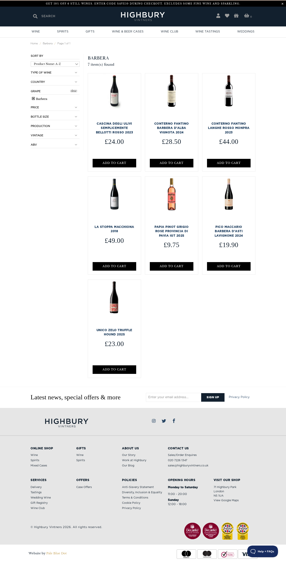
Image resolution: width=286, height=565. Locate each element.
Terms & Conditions (135, 497)
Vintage (37, 135)
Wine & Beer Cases (128, 31)
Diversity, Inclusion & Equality (142, 492)
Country (38, 82)
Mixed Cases (39, 465)
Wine (36, 31)
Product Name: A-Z (47, 64)
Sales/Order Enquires (182, 455)
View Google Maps (226, 500)
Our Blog (128, 465)
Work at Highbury (134, 460)
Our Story (128, 455)
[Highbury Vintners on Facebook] (174, 421)
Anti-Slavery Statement (138, 487)
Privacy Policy (239, 397)
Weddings (245, 31)
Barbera (41, 99)
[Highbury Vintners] (143, 17)
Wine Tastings (207, 31)
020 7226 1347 (177, 460)
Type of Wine (41, 72)
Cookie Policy (131, 503)
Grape (35, 91)
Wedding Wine (41, 497)
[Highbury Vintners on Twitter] (164, 421)
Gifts (90, 31)
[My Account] (218, 16)
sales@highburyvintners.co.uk (188, 465)
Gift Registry (39, 503)
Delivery (36, 487)
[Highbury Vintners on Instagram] (154, 421)
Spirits (62, 31)
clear (74, 90)
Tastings (36, 492)
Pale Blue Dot (56, 553)
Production (40, 126)
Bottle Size (40, 116)
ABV (34, 144)
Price (35, 107)
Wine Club (169, 31)
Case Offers (84, 487)
